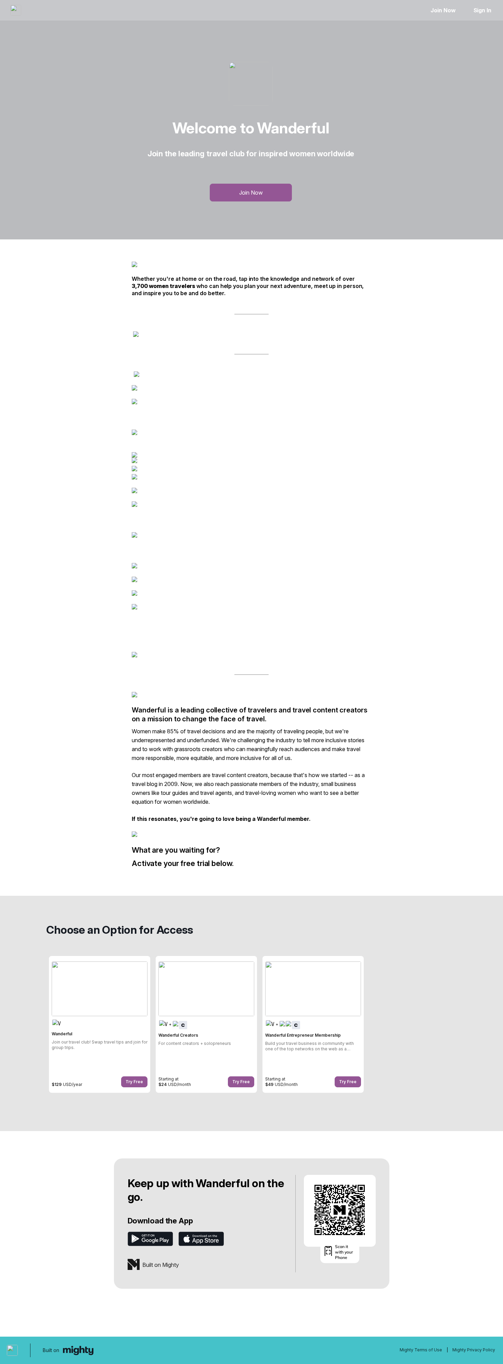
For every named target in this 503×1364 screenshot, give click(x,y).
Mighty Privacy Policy (473, 1349)
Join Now (442, 10)
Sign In (482, 10)
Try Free (134, 1081)
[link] (99, 1024)
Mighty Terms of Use (421, 1349)
